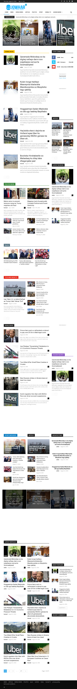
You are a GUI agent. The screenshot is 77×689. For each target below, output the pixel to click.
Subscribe (70, 67)
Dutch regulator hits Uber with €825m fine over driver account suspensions (33, 395)
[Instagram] (64, 1)
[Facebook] (62, 1)
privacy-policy (56, 682)
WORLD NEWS (7, 198)
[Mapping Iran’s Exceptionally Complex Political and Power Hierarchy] (38, 193)
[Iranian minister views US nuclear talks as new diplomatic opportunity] (7, 231)
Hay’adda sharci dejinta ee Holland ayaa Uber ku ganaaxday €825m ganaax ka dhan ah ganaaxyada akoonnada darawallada (37, 612)
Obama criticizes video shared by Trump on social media (42, 230)
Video (42, 682)
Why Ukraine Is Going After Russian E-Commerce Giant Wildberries (67, 133)
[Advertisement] (51, 6)
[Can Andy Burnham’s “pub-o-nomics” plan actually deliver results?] (31, 302)
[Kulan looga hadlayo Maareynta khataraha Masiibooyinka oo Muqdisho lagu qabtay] (29, 33)
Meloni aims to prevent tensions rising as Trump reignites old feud (12, 203)
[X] (67, 1)
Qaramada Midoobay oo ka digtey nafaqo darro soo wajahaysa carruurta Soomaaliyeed (61, 190)
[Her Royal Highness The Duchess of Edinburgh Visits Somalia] (31, 220)
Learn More (62, 78)
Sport (31, 682)
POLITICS (30, 198)
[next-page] (8, 177)
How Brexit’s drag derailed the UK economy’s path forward (42, 311)
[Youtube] (72, 1)
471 (21, 671)
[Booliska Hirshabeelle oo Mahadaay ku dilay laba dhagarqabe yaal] (11, 161)
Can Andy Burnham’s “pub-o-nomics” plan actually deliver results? (42, 302)
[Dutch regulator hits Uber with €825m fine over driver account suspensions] (11, 399)
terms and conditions (9, 684)
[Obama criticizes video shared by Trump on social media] (31, 231)
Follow (71, 62)
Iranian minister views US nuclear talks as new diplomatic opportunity (19, 230)
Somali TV (48, 682)
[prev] (68, 17)
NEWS (53, 183)
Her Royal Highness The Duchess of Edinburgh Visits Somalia (42, 220)
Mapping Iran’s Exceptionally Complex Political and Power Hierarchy (37, 203)
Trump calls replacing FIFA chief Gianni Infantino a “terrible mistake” (26, 262)
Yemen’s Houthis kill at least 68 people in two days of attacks (42, 294)
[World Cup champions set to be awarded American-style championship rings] (7, 479)
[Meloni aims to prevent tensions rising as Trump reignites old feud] (15, 193)
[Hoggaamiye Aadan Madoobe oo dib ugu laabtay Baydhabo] (47, 33)
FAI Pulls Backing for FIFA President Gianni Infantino (14, 448)
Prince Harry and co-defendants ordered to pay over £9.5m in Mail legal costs (38, 586)
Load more (62, 608)
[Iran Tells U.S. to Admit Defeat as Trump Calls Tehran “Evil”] (15, 289)
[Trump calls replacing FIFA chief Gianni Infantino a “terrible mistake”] (26, 254)
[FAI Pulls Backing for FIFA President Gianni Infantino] (11, 254)
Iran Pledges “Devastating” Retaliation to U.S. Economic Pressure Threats (34, 347)
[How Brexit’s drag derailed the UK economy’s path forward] (31, 311)
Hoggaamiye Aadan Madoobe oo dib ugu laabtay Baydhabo (66, 220)
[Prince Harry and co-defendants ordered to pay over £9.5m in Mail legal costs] (11, 335)
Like (72, 57)
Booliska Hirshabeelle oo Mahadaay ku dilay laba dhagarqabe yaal (31, 158)
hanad (22, 141)
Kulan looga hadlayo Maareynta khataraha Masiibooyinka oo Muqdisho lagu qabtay (62, 455)
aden (21, 67)
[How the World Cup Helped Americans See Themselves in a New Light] (42, 254)
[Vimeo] (69, 1)
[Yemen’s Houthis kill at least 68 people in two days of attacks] (31, 294)
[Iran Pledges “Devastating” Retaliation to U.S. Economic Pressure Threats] (11, 351)
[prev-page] (5, 177)
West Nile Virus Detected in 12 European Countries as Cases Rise (38, 658)
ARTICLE (11, 682)
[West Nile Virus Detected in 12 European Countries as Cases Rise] (38, 648)
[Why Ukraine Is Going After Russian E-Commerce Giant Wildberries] (31, 284)
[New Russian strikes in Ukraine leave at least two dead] (11, 383)
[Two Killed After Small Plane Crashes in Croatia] (11, 367)
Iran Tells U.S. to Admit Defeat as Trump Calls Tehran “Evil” (14, 300)
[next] (71, 17)
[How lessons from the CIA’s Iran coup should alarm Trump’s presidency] (7, 220)
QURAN (37, 682)
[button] (71, 12)
